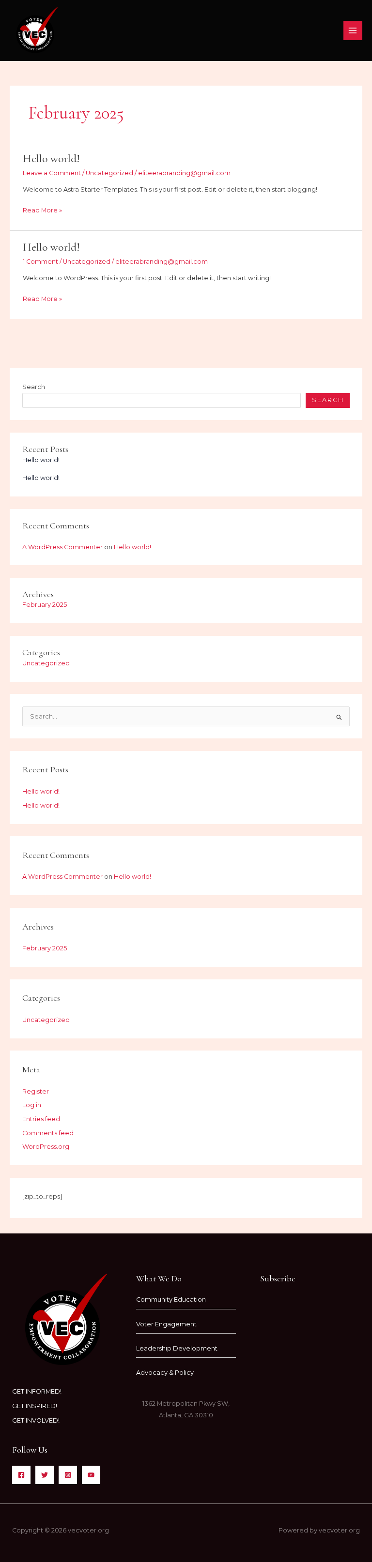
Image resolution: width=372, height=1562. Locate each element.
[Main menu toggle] (352, 30)
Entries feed (41, 1119)
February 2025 (44, 604)
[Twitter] (44, 1475)
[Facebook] (21, 1475)
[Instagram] (68, 1475)
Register (35, 1091)
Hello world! (51, 158)
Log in (31, 1105)
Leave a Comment (52, 173)
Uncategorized (109, 173)
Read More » (42, 209)
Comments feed (48, 1133)
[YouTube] (91, 1475)
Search (33, 386)
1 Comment (40, 261)
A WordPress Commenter (62, 547)
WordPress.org (45, 1146)
